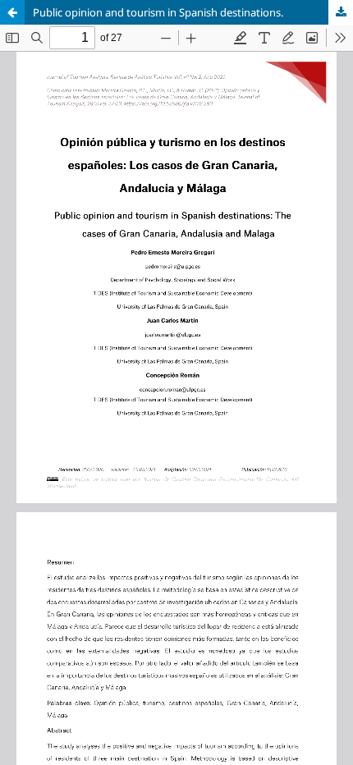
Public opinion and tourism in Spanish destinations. (158, 12)
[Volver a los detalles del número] (12, 12)
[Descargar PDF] (340, 12)
